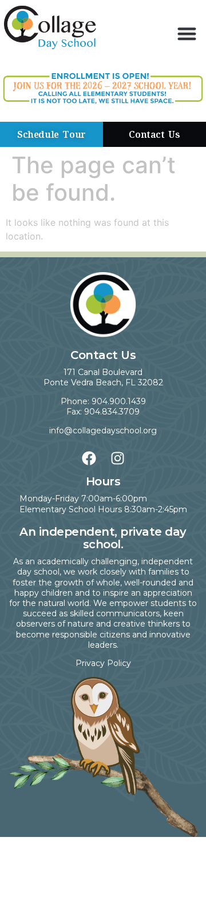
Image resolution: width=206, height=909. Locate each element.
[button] (187, 33)
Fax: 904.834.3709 (103, 411)
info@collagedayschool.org (103, 430)
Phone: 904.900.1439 (103, 401)
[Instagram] (117, 458)
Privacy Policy (103, 663)
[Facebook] (88, 458)
